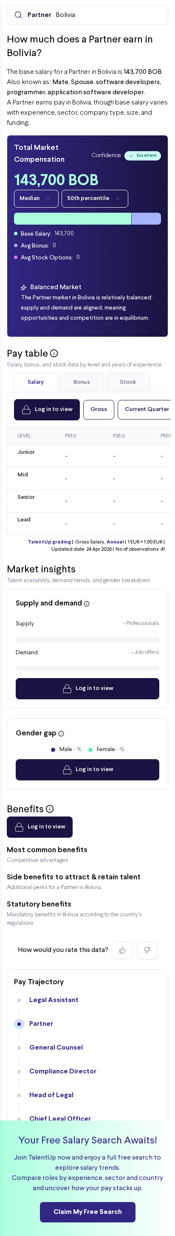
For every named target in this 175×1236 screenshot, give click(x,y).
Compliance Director (62, 1071)
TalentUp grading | (50, 542)
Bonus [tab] (81, 382)
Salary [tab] (36, 382)
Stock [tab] (128, 382)
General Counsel (56, 1048)
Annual (115, 542)
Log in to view (54, 409)
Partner (41, 1024)
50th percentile (88, 198)
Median (30, 198)
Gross (98, 409)
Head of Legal (51, 1095)
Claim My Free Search (88, 1212)
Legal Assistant (54, 1000)
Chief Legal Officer (60, 1119)
